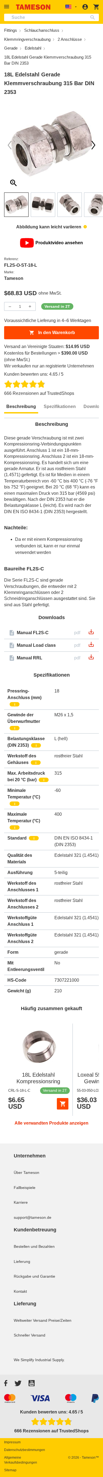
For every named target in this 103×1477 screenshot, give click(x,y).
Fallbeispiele (24, 1187)
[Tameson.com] (33, 7)
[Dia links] (93, 145)
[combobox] (51, 17)
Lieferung (22, 1261)
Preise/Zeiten (59, 1320)
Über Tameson (26, 1172)
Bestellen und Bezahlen (34, 1246)
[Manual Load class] (91, 646)
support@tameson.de (32, 1217)
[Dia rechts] (9, 145)
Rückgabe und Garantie (34, 1276)
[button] (7, 6)
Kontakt (20, 1291)
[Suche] (94, 17)
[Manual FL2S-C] (91, 633)
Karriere (21, 1202)
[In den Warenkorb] (62, 1104)
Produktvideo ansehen (59, 242)
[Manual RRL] (91, 658)
